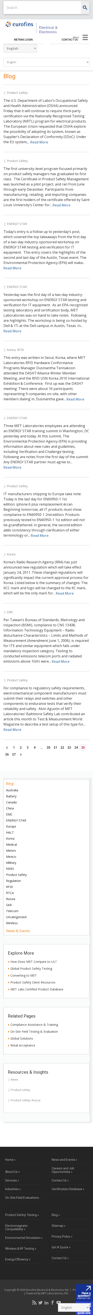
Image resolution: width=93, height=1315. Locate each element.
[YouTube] (58, 1302)
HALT (10, 832)
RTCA (10, 893)
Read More (39, 142)
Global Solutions (21, 1038)
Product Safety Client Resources (32, 982)
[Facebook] (52, 1302)
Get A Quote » (61, 1247)
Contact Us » (60, 1180)
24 (76, 747)
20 (48, 747)
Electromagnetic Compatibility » (16, 1227)
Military (11, 863)
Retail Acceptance (22, 1045)
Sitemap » (59, 1225)
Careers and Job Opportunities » (63, 1170)
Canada (11, 802)
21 (55, 747)
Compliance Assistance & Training (34, 1025)
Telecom (12, 911)
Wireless (12, 923)
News (14, 1079)
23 (69, 747)
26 (7, 754)
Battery (11, 796)
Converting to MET (23, 975)
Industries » (13, 1189)
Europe (11, 826)
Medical (11, 844)
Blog (10, 783)
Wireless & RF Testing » (20, 1248)
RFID (20, 350)
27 (14, 754)
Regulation (13, 881)
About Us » (12, 1172)
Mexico (11, 857)
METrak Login (23, 39)
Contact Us (70, 39)
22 (62, 747)
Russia (10, 899)
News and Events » (64, 1159)
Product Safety (17, 93)
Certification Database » (68, 1189)
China (10, 808)
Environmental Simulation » (24, 1238)
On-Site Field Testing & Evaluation (34, 1031)
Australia (12, 790)
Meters (11, 850)
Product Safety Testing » (22, 1215)
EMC (10, 612)
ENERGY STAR (17, 224)
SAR (9, 905)
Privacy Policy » (62, 1236)
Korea (11, 350)
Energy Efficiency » (17, 1259)
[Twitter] (40, 1302)
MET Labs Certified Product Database (36, 989)
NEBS (10, 869)
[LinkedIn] (46, 1302)
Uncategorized (16, 917)
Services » (12, 1180)
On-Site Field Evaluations (22, 1197)
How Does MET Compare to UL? (33, 962)
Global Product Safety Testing (31, 968)
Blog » (56, 1215)
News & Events (18, 931)
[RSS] (34, 1302)
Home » (10, 1159)
